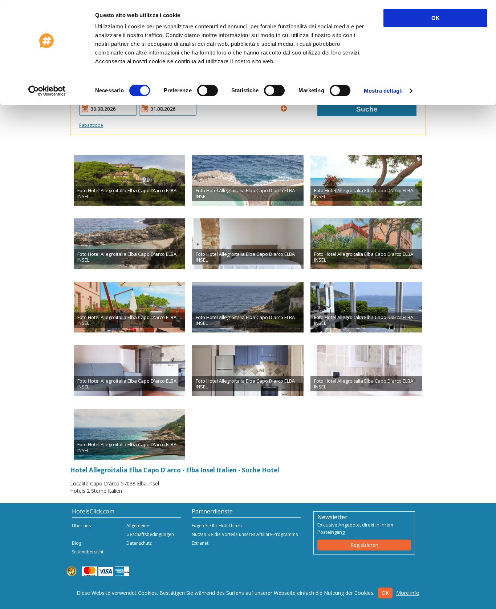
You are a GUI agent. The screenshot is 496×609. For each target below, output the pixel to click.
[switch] (207, 90)
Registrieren (364, 544)
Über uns (81, 526)
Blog (76, 543)
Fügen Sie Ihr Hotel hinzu (217, 526)
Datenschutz (139, 543)
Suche (367, 109)
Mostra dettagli (383, 91)
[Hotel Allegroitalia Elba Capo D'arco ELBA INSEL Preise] (129, 180)
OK (435, 18)
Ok (385, 592)
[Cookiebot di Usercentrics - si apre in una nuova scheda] (47, 90)
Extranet (200, 543)
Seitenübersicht (87, 552)
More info (407, 592)
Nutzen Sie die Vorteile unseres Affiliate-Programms (245, 534)
